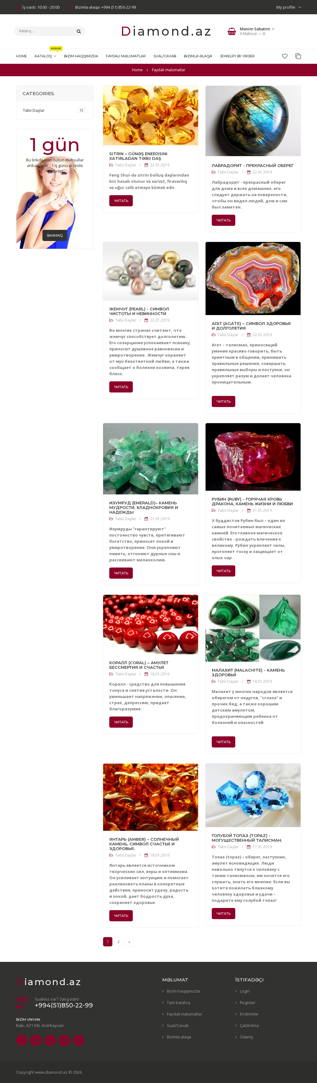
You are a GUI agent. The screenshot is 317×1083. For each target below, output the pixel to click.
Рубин (247, 520)
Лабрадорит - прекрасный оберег (252, 165)
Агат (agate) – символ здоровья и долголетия (251, 326)
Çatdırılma (249, 1025)
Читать (121, 201)
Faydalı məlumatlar (184, 1014)
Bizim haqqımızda (183, 991)
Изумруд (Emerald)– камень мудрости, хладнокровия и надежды (143, 508)
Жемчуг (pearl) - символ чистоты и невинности (139, 311)
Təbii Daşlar (125, 165)
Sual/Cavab (178, 1025)
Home (137, 69)
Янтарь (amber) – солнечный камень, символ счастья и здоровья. (144, 844)
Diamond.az (166, 31)
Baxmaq (55, 235)
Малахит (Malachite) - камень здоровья (248, 672)
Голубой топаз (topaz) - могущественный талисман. (247, 838)
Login (245, 991)
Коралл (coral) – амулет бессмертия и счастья (138, 665)
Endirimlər (249, 1014)
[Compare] (298, 56)
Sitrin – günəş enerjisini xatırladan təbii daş (138, 156)
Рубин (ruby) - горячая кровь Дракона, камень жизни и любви (252, 501)
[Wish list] (285, 56)
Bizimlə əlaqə (179, 1037)
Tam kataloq (178, 1002)
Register (247, 1002)
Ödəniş (246, 1037)
